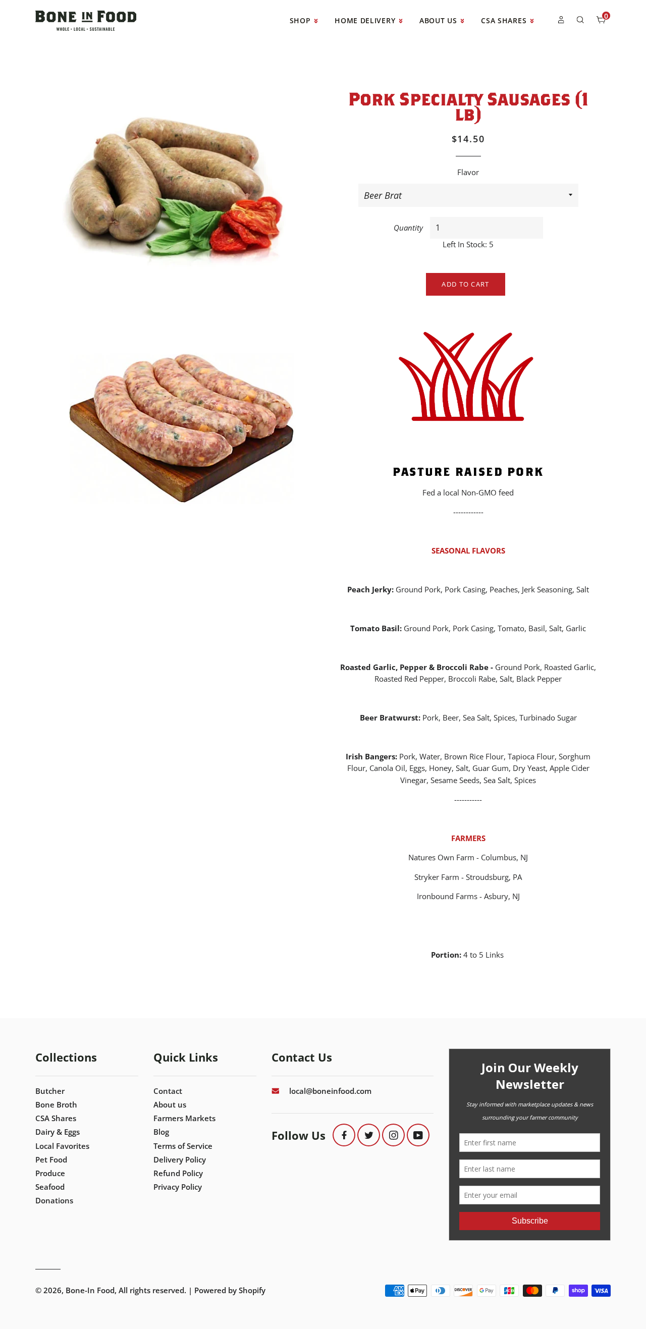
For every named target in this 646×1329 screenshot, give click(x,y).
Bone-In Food (90, 1290)
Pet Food (51, 1159)
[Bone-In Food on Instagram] (393, 1135)
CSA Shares (505, 20)
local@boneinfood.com (330, 1091)
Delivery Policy (179, 1159)
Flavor (468, 172)
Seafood (50, 1187)
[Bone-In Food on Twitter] (368, 1135)
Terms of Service (182, 1146)
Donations (54, 1200)
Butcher (50, 1091)
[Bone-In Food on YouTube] (418, 1135)
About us (169, 1104)
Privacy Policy (177, 1187)
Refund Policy (178, 1173)
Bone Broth (56, 1104)
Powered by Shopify (229, 1290)
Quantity (408, 228)
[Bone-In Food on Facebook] (344, 1135)
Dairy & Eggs (57, 1132)
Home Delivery (366, 20)
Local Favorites (62, 1146)
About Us (439, 20)
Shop (301, 20)
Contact (167, 1091)
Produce (50, 1173)
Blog (161, 1132)
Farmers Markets (184, 1118)
